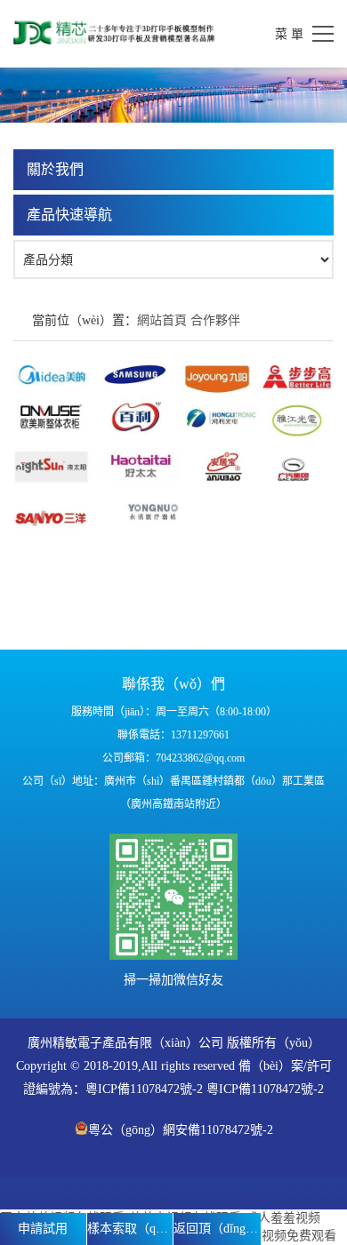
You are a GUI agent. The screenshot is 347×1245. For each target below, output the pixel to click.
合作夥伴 (215, 320)
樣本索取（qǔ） (130, 1228)
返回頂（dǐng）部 (217, 1228)
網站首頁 (162, 320)
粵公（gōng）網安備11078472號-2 (180, 1130)
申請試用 (43, 1228)
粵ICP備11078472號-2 (144, 1089)
